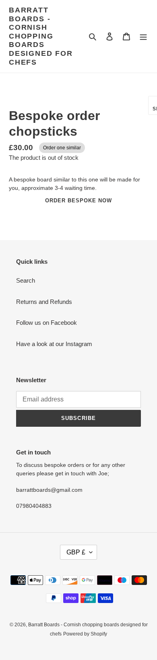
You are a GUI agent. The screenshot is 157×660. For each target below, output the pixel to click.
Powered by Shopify (85, 634)
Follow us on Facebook (46, 322)
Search (25, 280)
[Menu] (143, 36)
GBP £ (75, 552)
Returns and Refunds (44, 301)
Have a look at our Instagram (54, 343)
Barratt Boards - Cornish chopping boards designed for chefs (41, 36)
